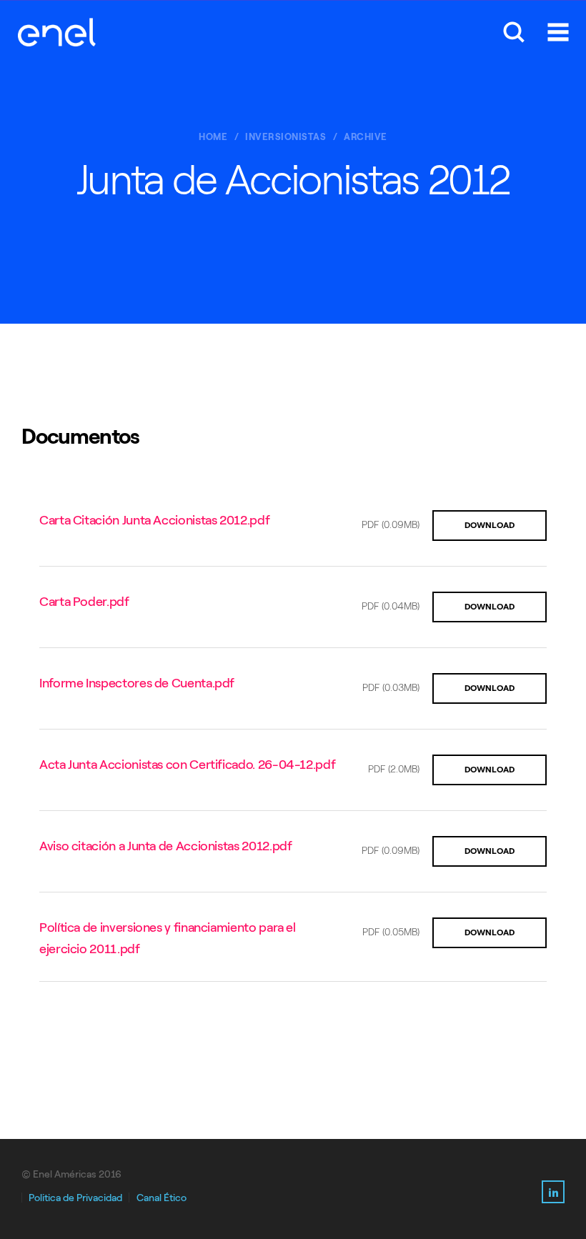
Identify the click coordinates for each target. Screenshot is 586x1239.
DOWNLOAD (490, 525)
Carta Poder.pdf (84, 601)
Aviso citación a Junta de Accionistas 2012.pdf (165, 846)
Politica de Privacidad (75, 1198)
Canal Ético (161, 1198)
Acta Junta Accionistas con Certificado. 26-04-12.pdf (187, 764)
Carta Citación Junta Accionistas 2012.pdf (154, 520)
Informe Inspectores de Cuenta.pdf (136, 683)
